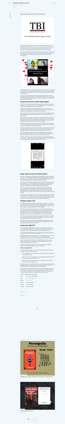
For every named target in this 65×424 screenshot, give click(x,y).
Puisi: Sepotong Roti (26, 411)
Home (14, 7)
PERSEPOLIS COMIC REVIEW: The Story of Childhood (36, 377)
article (10, 16)
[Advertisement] (37, 329)
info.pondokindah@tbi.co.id (31, 278)
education (11, 17)
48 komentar (25, 378)
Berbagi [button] (10, 12)
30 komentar (25, 412)
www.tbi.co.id (28, 280)
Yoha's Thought (21, 3)
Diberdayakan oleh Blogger (33, 419)
